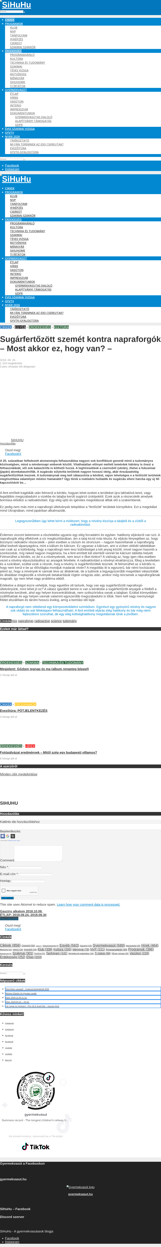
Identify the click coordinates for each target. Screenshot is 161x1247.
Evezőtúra (18, 148)
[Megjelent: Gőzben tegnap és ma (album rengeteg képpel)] (19, 659)
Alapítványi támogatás (33, 121)
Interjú (15, 105)
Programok (14, 24)
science (56, 621)
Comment (7, 860)
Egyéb (20, 327)
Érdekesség (13, 51)
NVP (13, 31)
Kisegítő (30, 949)
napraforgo (25, 621)
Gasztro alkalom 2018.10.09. (21, 911)
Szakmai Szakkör (22, 47)
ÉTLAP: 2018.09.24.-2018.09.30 (23, 915)
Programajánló (22, 55)
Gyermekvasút (16, 90)
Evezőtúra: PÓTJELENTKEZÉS (23, 710)
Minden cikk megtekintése (18, 774)
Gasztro (86, 946)
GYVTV (9, 133)
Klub (13, 28)
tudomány (70, 621)
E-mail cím (9, 874)
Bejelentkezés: (10, 831)
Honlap (5, 881)
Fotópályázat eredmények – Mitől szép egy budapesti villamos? (48, 752)
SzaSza (39, 953)
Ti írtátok (17, 86)
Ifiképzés (16, 39)
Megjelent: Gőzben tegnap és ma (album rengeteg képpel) (44, 669)
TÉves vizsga (19, 70)
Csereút (16, 43)
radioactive (42, 621)
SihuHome (17, 82)
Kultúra (16, 59)
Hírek (14, 98)
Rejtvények (18, 74)
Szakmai (16, 66)
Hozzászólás (8, 443)
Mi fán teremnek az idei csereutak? (37, 144)
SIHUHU (17, 440)
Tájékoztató (19, 140)
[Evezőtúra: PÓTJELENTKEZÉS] (19, 700)
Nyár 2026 (12, 136)
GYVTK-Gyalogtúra (24, 152)
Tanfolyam (18, 35)
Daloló (39, 946)
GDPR (19, 125)
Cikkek (9, 20)
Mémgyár (17, 78)
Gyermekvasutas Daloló (33, 117)
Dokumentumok (22, 113)
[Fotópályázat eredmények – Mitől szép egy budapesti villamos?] (19, 742)
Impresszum (19, 109)
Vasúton (17, 101)
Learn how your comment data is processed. (88, 904)
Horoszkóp (133, 946)
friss (14, 621)
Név (4, 867)
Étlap (14, 94)
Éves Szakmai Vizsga (20, 129)
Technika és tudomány (27, 63)
